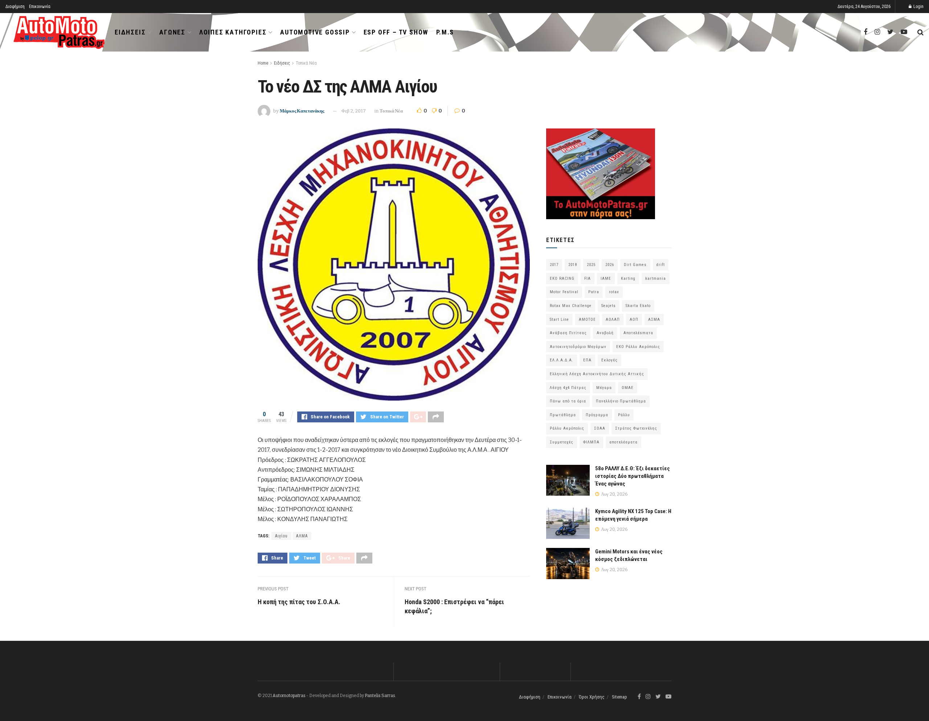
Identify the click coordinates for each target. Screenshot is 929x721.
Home (263, 63)
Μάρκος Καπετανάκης (302, 111)
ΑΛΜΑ (302, 535)
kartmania (655, 278)
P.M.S (445, 32)
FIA (587, 278)
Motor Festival (564, 292)
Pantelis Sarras (380, 695)
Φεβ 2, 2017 (353, 111)
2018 (572, 264)
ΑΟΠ (634, 319)
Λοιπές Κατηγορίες (233, 32)
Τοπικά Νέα (306, 63)
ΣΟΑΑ (599, 428)
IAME (606, 278)
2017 (554, 264)
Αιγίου (281, 535)
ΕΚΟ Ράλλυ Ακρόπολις (638, 346)
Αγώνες (172, 32)
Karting (628, 278)
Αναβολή (605, 333)
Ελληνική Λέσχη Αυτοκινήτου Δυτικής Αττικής (597, 374)
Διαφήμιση (15, 6)
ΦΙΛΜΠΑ (591, 442)
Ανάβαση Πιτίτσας (568, 333)
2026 (609, 264)
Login (918, 6)
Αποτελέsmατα (638, 333)
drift (660, 264)
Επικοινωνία (39, 6)
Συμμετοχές (561, 442)
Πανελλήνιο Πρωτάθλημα (621, 401)
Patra (593, 292)
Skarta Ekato (638, 305)
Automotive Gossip (315, 32)
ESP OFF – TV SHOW (396, 32)
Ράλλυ (624, 415)
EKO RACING (562, 278)
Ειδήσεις (130, 32)
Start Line (559, 319)
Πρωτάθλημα (563, 415)
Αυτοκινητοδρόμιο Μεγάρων (578, 346)
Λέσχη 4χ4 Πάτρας (568, 387)
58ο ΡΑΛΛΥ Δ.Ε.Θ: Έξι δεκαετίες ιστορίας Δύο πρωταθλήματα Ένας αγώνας (632, 476)
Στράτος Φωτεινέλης (636, 428)
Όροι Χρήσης (592, 697)
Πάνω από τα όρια (568, 401)
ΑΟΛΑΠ (613, 319)
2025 (591, 264)
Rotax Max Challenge (571, 305)
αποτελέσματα (623, 442)
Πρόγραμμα (597, 415)
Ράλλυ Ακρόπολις (567, 428)
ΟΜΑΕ (628, 387)
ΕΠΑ (587, 360)
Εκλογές (609, 360)
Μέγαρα (604, 387)
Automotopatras (289, 695)
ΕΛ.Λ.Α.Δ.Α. (561, 360)
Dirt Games (635, 264)
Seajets (608, 305)
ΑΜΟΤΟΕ (587, 319)
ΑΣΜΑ (654, 319)
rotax (614, 292)
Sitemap (619, 697)
